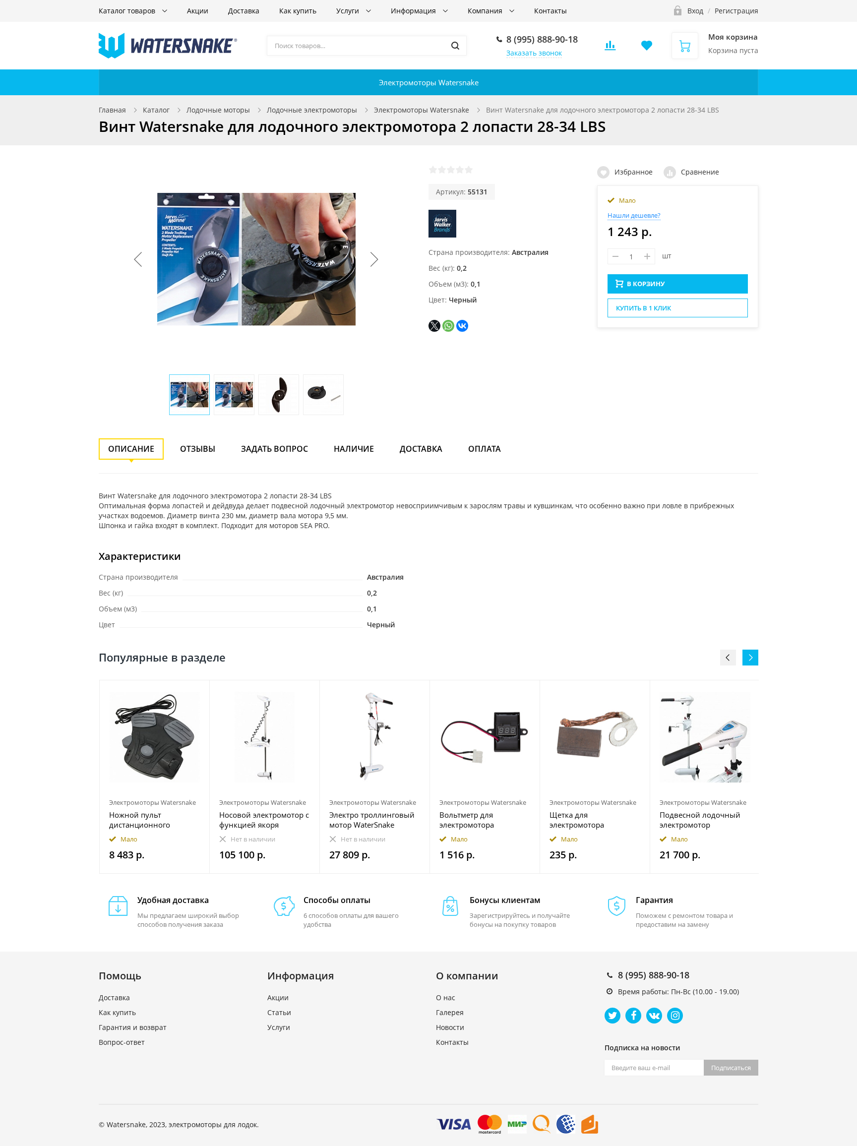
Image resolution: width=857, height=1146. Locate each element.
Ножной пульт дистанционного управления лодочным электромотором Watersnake (151, 820)
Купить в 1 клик (643, 307)
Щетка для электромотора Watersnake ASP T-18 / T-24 (592, 820)
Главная (112, 110)
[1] (432, 170)
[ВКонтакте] (462, 326)
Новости (450, 1027)
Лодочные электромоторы (312, 110)
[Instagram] (675, 1016)
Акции (197, 10)
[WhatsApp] (448, 326)
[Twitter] (612, 1016)
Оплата (484, 448)
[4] (459, 170)
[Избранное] (178, 693)
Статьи (279, 1012)
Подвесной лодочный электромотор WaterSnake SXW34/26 (700, 820)
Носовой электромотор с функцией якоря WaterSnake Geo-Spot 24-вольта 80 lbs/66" (264, 820)
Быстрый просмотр (154, 737)
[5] (468, 170)
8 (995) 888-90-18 (542, 39)
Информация (414, 10)
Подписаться (731, 1067)
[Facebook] (633, 1016)
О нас (445, 997)
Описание (131, 448)
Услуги (348, 10)
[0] (610, 48)
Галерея (450, 1012)
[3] (450, 170)
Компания (486, 10)
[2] (441, 170)
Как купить (297, 10)
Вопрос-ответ (122, 1042)
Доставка (243, 10)
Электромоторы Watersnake (429, 82)
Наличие (354, 448)
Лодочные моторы (218, 110)
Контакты (550, 10)
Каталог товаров (128, 10)
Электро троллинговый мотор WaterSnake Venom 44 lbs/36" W (372, 820)
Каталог (156, 110)
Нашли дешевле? (634, 215)
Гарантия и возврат (133, 1027)
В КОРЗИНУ (646, 283)
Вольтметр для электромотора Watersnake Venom (472, 820)
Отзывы (197, 448)
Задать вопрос (274, 448)
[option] (155, 777)
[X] (434, 326)
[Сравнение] (196, 693)
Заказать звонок (534, 53)
